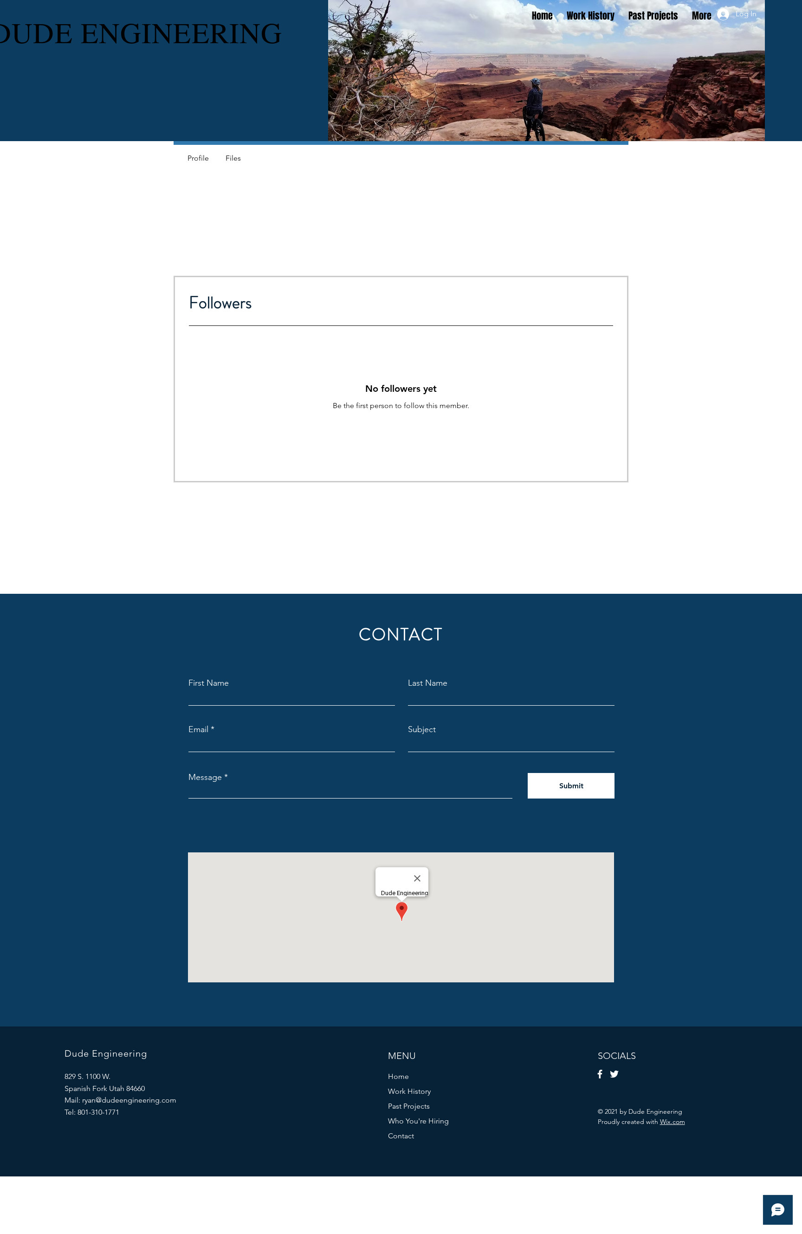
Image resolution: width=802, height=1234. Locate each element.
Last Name (427, 683)
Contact (401, 1135)
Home (398, 1076)
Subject (422, 729)
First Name (208, 683)
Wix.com (672, 1121)
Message (205, 777)
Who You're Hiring (418, 1121)
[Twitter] (614, 1074)
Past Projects (409, 1106)
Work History (409, 1091)
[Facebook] (600, 1074)
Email (198, 729)
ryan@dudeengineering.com (129, 1100)
